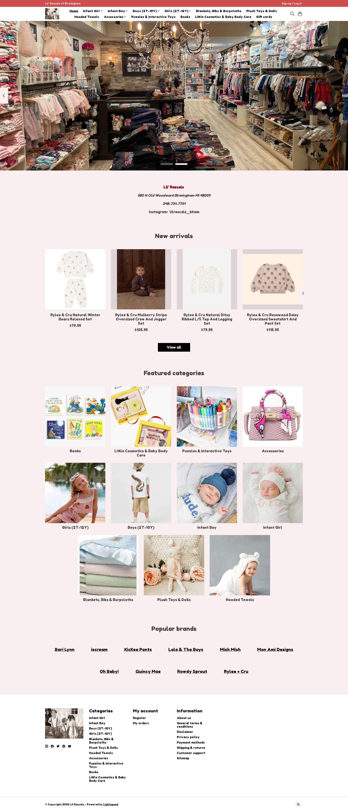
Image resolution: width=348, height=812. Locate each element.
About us (184, 718)
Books (185, 17)
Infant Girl (272, 527)
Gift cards (264, 17)
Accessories (273, 451)
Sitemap (183, 758)
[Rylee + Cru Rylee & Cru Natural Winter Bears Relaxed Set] (75, 279)
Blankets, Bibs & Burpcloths (218, 11)
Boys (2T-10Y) (141, 527)
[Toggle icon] (292, 14)
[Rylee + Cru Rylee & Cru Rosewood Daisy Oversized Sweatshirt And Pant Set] (273, 279)
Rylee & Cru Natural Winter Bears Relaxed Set (75, 317)
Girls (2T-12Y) (75, 527)
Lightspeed (110, 804)
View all (174, 347)
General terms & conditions (189, 724)
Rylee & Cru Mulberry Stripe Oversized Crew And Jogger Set (141, 319)
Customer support (191, 753)
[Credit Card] (298, 804)
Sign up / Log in (292, 3)
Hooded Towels (86, 17)
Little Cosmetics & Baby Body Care (223, 17)
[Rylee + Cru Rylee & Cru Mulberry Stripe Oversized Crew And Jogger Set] (141, 279)
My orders (141, 723)
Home (73, 11)
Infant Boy (206, 527)
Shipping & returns (191, 747)
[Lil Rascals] (52, 13)
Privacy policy (188, 737)
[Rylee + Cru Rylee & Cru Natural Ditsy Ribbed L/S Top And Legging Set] (207, 279)
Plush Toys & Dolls (261, 11)
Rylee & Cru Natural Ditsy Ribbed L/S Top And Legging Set (207, 319)
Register (139, 718)
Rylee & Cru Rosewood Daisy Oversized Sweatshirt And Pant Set (273, 319)
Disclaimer (185, 731)
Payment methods (191, 742)
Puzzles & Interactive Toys (153, 17)
